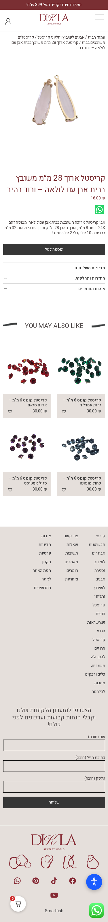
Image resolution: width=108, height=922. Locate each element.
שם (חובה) (96, 737)
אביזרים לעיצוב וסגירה (98, 562)
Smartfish (54, 911)
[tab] (54, 268)
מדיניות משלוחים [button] (90, 268)
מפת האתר (42, 570)
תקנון (46, 562)
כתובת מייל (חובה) (90, 758)
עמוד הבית (96, 37)
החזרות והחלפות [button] (90, 278)
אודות (46, 536)
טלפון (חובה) (94, 778)
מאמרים (71, 562)
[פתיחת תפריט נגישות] (94, 882)
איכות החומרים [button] (91, 289)
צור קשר (71, 536)
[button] (64, 411)
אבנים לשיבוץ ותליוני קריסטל (60, 37)
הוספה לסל (54, 249)
